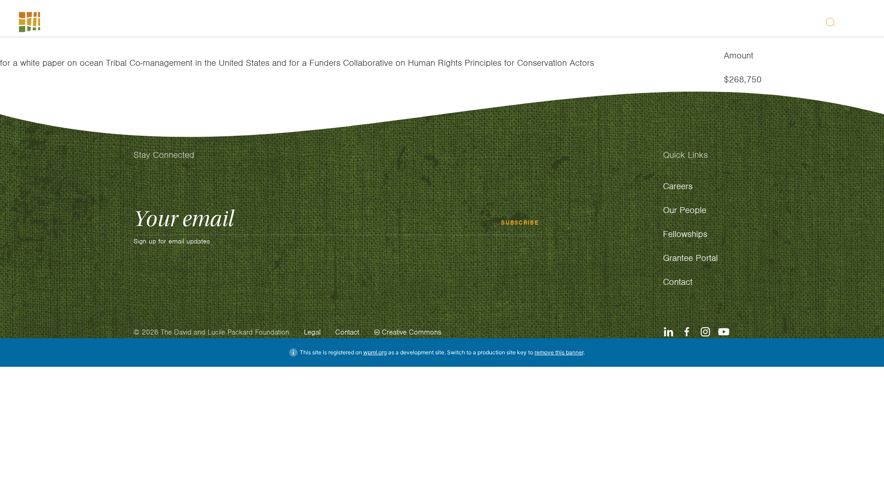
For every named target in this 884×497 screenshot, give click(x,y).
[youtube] (723, 331)
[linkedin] (668, 331)
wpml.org (375, 352)
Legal (312, 332)
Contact (347, 332)
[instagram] (705, 331)
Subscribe (520, 222)
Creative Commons (412, 332)
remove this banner (559, 352)
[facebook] (686, 331)
